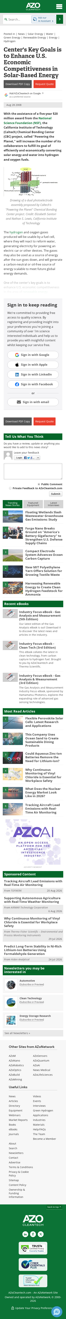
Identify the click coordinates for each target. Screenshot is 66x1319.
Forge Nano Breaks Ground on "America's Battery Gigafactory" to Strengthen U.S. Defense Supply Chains (44, 535)
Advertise (14, 1162)
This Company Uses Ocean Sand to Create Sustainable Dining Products (41, 740)
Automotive (27, 980)
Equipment (15, 1110)
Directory (14, 1105)
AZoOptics (15, 1070)
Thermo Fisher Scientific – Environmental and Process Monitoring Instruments (33, 933)
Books (12, 1124)
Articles (13, 1101)
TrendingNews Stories (13, 504)
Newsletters (16, 1153)
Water (49, 34)
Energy (53, 37)
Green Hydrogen (43, 1110)
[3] (13, 555)
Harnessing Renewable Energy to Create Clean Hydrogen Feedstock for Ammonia (44, 588)
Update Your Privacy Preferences (34, 1308)
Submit (55, 494)
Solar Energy (35, 34)
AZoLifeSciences (43, 1074)
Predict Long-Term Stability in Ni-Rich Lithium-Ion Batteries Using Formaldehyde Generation (33, 950)
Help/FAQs (39, 1129)
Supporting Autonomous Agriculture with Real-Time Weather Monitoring (32, 900)
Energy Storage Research (35, 1016)
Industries (39, 1120)
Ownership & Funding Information (17, 1193)
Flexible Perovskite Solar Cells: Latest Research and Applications (44, 722)
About (12, 1143)
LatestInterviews (53, 504)
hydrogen (16, 232)
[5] (13, 587)
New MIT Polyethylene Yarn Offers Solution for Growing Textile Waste (43, 571)
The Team (39, 1134)
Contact (13, 1157)
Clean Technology (31, 998)
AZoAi (36, 1065)
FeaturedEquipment (33, 504)
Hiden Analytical (20, 959)
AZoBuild (14, 1074)
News (21, 34)
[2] (13, 532)
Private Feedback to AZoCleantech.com (37, 488)
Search (13, 1148)
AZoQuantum (41, 1060)
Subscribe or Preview (31, 984)
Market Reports (18, 1120)
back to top (53, 1206)
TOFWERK (16, 890)
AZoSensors (40, 1056)
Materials (39, 1124)
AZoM (12, 1056)
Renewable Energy (34, 37)
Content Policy (17, 1185)
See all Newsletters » (17, 1033)
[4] (13, 571)
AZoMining (15, 1079)
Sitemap (14, 1180)
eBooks (13, 1129)
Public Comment (51, 484)
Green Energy (12, 37)
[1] (13, 516)
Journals (14, 1134)
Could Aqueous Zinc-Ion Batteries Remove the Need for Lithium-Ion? (43, 757)
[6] (13, 809)
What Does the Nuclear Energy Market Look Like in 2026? (43, 792)
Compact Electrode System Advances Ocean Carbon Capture (44, 555)
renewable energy (35, 292)
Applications (40, 1115)
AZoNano (14, 1060)
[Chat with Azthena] (56, 1311)
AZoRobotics (16, 1065)
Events (37, 1101)
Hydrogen (10, 41)
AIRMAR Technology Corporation (29, 907)
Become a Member (44, 1139)
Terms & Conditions (21, 1167)
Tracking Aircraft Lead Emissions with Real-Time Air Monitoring (42, 808)
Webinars (15, 1115)
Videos (37, 1096)
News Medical (41, 1070)
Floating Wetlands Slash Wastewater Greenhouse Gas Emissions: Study (44, 516)
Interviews (39, 1105)
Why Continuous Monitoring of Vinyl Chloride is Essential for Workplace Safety (43, 775)
